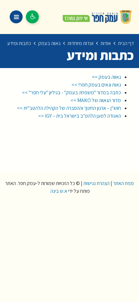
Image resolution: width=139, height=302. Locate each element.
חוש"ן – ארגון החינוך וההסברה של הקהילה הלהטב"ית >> (68, 108)
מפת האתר (123, 183)
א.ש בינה (58, 191)
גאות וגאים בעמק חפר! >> (95, 84)
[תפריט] (16, 16)
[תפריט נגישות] (32, 16)
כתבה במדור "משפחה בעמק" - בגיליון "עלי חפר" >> (71, 92)
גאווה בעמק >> (106, 77)
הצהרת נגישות (96, 183)
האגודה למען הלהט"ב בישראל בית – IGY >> (79, 115)
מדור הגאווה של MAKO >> (95, 100)
